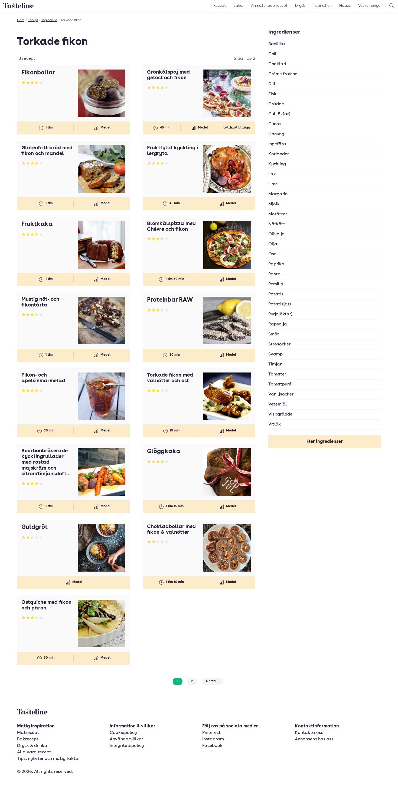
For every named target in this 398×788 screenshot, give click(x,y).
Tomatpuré (279, 384)
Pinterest (211, 733)
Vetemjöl (277, 404)
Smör (273, 334)
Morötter (277, 214)
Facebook (212, 746)
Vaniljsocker (280, 394)
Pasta (274, 274)
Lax (272, 174)
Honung (276, 134)
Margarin (278, 194)
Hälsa (345, 6)
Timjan (275, 364)
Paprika (276, 264)
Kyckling (277, 164)
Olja (272, 244)
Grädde (276, 104)
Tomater (277, 374)
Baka (238, 6)
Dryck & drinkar (33, 746)
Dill (271, 84)
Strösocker (279, 344)
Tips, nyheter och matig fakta (48, 759)
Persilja (275, 284)
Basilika (276, 44)
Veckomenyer (370, 6)
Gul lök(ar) (279, 114)
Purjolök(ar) (280, 314)
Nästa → (212, 681)
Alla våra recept (34, 752)
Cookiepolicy (123, 733)
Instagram (213, 739)
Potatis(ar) (279, 304)
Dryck (300, 6)
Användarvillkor (126, 739)
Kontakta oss (309, 733)
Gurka (274, 124)
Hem (20, 20)
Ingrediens (49, 20)
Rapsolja (277, 324)
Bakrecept (27, 739)
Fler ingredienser (324, 442)
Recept (219, 6)
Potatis (275, 294)
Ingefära (277, 144)
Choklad (277, 64)
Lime (273, 184)
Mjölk (274, 204)
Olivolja (276, 234)
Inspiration (322, 6)
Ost (272, 254)
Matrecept (28, 733)
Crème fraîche (282, 74)
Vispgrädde (280, 414)
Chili (273, 54)
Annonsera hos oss (314, 739)
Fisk (272, 94)
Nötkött (276, 224)
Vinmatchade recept (269, 6)
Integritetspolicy (127, 746)
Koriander (278, 154)
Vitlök (274, 424)
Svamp (275, 354)
